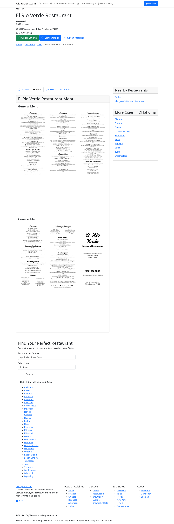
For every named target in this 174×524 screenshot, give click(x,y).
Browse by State (100, 503)
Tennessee (29, 460)
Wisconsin (29, 473)
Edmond (119, 123)
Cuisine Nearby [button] (86, 3)
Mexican (72, 493)
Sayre (117, 147)
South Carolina (31, 457)
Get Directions (75, 37)
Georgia (28, 414)
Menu (38, 89)
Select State (23, 363)
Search (44, 3)
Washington (30, 470)
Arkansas (28, 396)
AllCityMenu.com (26, 3)
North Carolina (31, 445)
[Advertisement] (87, 66)
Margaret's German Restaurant (130, 101)
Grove (118, 127)
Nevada (27, 436)
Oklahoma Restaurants (63, 3)
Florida (27, 411)
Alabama (28, 387)
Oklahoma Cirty (122, 131)
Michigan (28, 430)
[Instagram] (22, 500)
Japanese (72, 499)
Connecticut (30, 405)
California (29, 399)
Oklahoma (29, 448)
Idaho (27, 421)
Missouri (28, 433)
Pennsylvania (123, 506)
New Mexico (30, 439)
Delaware (28, 408)
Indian (71, 506)
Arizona (28, 393)
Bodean (118, 97)
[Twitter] (19, 500)
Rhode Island (30, 454)
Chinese (72, 496)
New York (28, 442)
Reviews (52, 89)
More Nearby (106, 3)
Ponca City (120, 135)
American (73, 503)
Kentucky (28, 427)
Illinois (27, 424)
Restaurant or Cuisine (28, 353)
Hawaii (27, 418)
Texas (27, 464)
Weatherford (121, 155)
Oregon (28, 451)
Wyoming (28, 476)
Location (24, 89)
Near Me (152, 3)
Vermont (28, 467)
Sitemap (145, 496)
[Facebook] (17, 500)
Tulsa (117, 151)
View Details (51, 37)
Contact (66, 89)
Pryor (117, 139)
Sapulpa (119, 143)
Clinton (118, 119)
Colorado (28, 402)
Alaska (27, 390)
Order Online (29, 37)
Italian (71, 490)
